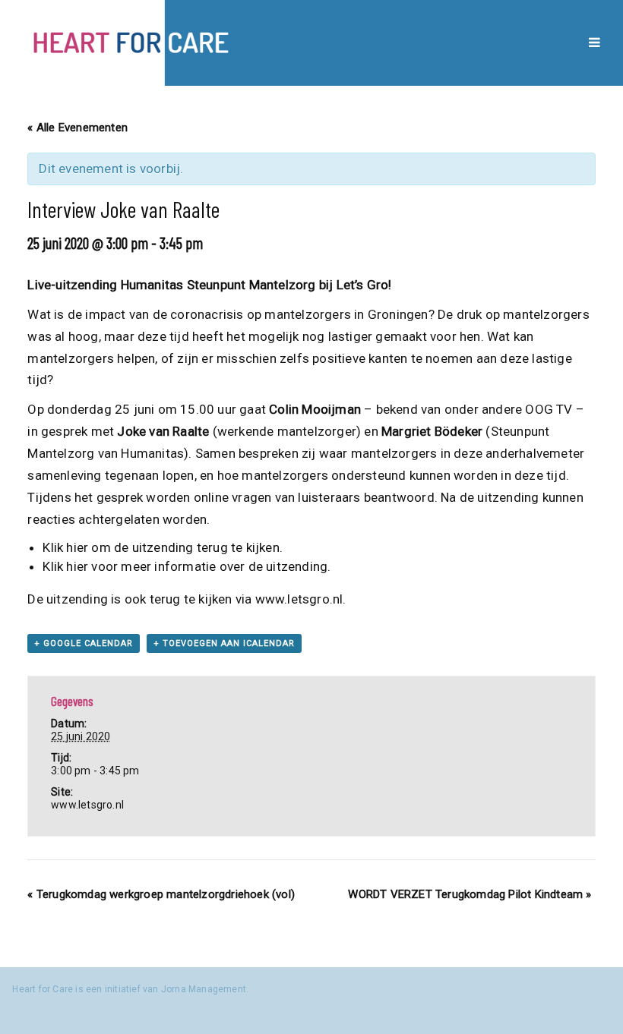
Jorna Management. (204, 989)
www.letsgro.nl (299, 599)
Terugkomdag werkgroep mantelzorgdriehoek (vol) (161, 894)
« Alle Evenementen (77, 127)
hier (78, 547)
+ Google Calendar (83, 643)
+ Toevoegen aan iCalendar (224, 643)
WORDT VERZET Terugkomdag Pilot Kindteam (469, 894)
